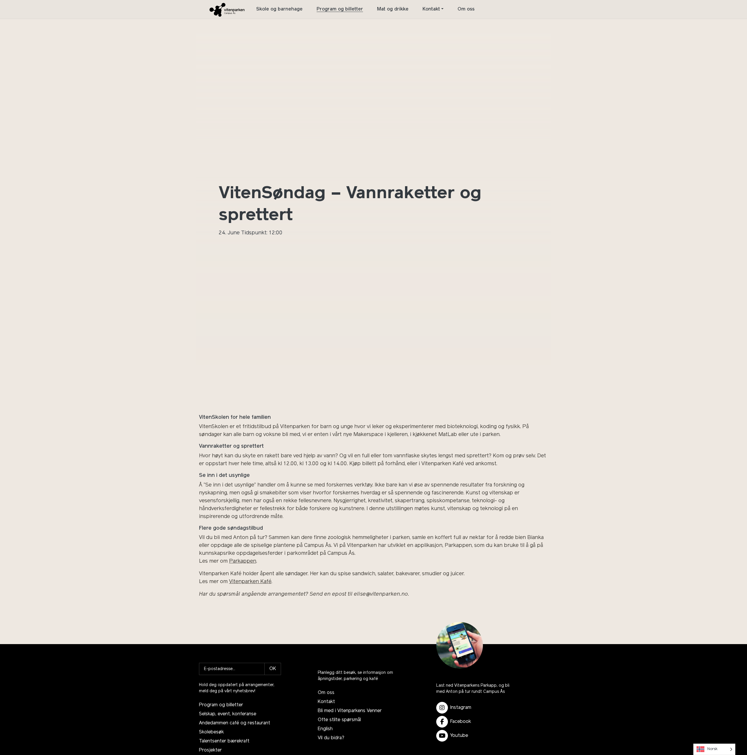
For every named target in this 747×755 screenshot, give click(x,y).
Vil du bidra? (331, 738)
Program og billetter (340, 9)
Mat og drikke (393, 9)
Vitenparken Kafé (250, 582)
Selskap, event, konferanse (227, 714)
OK (272, 669)
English (325, 729)
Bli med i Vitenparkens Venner (350, 711)
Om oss (466, 9)
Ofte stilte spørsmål (339, 720)
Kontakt (431, 9)
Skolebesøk (211, 732)
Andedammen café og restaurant (234, 723)
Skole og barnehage (279, 9)
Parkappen (242, 561)
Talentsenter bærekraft (224, 741)
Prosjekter (210, 750)
